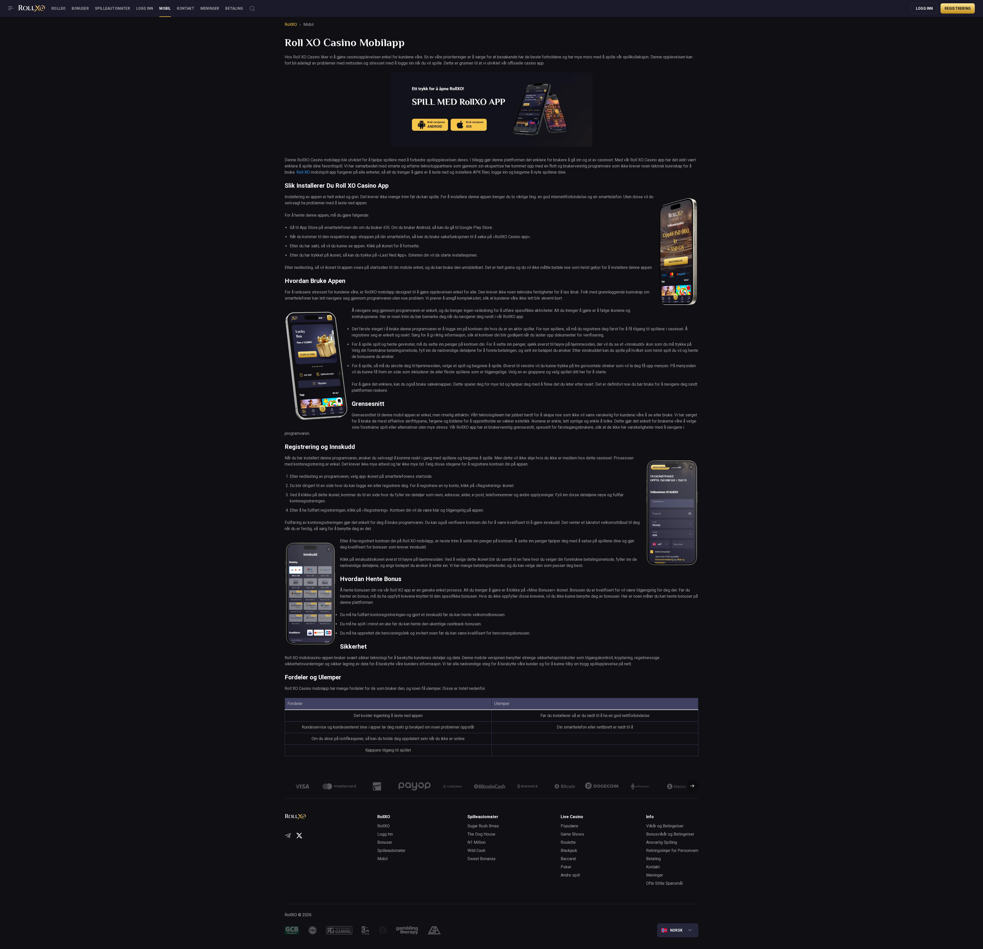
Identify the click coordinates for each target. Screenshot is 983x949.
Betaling (234, 8)
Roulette (568, 842)
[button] (690, 786)
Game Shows (572, 834)
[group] (302, 786)
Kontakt (185, 8)
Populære (569, 826)
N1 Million (476, 842)
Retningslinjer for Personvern (672, 850)
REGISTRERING (958, 8)
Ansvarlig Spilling (661, 842)
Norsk (676, 930)
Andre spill (570, 875)
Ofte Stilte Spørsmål (664, 883)
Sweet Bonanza (481, 858)
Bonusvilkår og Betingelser (670, 834)
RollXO (58, 8)
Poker (566, 866)
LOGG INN (924, 8)
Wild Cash (476, 850)
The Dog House (481, 834)
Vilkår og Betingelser (664, 826)
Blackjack (569, 850)
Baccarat (568, 858)
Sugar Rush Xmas (483, 826)
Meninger (209, 8)
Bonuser (80, 8)
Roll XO (303, 172)
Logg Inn (144, 8)
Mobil (165, 8)
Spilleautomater (112, 8)
